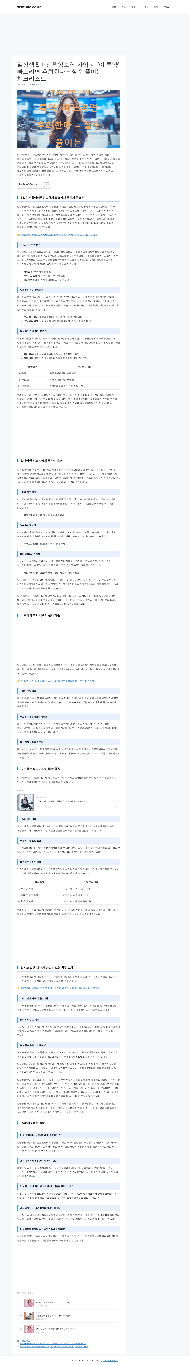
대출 (133, 7)
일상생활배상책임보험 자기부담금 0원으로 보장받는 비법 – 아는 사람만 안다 (53, 1344)
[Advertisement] (95, 33)
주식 (146, 7)
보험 (156, 7)
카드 (123, 7)
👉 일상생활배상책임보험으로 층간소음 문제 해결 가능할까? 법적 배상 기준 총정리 (58, 988)
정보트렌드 (25, 1341)
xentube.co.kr (29, 7)
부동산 (167, 7)
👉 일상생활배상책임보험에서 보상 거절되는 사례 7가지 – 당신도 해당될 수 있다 (57, 234)
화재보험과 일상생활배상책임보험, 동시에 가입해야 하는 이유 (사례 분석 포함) (54, 1346)
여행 (114, 7)
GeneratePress (110, 1360)
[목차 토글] (45, 184)
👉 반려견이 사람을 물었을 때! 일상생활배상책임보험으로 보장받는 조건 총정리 (56, 680)
